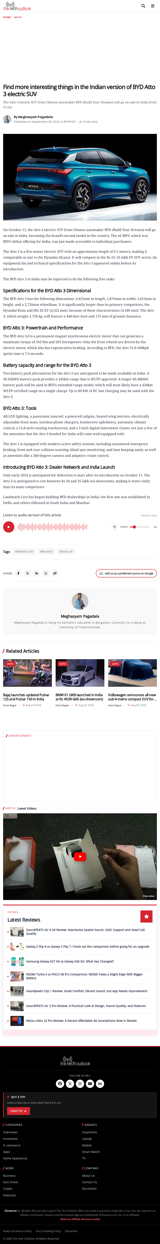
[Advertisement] (80, 51)
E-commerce (11, 1145)
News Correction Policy (17, 1231)
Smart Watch (91, 1152)
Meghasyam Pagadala (80, 616)
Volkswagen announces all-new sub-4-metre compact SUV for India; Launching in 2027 (132, 697)
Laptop (87, 1139)
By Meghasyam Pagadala (33, 117)
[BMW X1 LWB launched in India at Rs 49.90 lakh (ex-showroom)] (80, 673)
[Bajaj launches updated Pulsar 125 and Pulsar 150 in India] (27, 673)
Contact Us (89, 1182)
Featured (9, 1195)
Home (7, 17)
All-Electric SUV (24, 551)
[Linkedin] (100, 1084)
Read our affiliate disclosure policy (80, 1219)
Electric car (66, 551)
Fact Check (10, 1182)
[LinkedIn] (36, 573)
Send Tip (16, 1111)
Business (9, 1176)
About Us (88, 1176)
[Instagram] (80, 1084)
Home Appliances (15, 1158)
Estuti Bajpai (9, 705)
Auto (18, 17)
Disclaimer (89, 1189)
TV (83, 1158)
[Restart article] (115, 527)
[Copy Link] (55, 573)
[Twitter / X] (27, 573)
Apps (6, 1152)
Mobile (87, 1145)
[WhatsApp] (46, 573)
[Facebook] (18, 573)
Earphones (89, 1132)
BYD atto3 (46, 551)
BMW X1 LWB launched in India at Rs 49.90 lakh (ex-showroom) (79, 697)
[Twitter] (70, 1084)
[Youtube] (90, 1084)
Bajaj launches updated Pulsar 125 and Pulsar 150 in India (26, 697)
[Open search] (143, 6)
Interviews (10, 1132)
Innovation (10, 1139)
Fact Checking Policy (48, 1231)
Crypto (7, 1189)
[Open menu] (153, 6)
